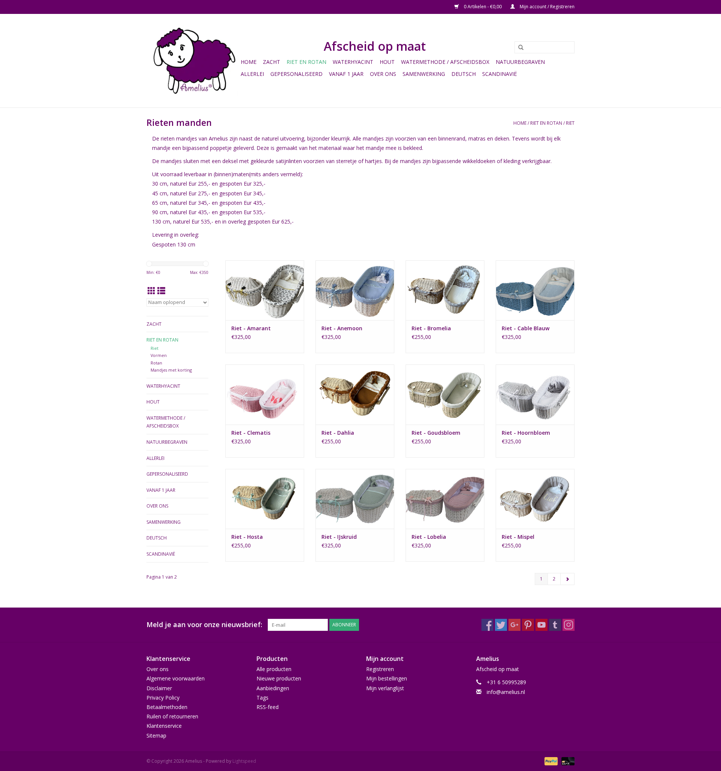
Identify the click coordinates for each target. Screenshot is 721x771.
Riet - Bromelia (431, 328)
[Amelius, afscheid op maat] (192, 60)
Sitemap (156, 735)
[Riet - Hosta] (264, 499)
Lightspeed (244, 761)
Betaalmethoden (166, 707)
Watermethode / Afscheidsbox (445, 61)
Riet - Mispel (518, 536)
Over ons (383, 73)
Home (248, 61)
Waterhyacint (353, 61)
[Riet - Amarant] (264, 290)
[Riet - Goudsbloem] (445, 394)
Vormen (159, 355)
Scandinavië (499, 73)
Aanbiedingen (272, 688)
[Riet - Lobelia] (445, 499)
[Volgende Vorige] (567, 579)
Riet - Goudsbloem (436, 432)
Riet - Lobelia (429, 536)
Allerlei (252, 73)
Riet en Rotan (306, 61)
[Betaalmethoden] (550, 760)
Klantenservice (164, 725)
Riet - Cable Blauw (525, 328)
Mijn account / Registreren (547, 6)
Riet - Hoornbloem (526, 432)
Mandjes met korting (171, 370)
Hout (387, 61)
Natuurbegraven (520, 61)
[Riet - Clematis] (264, 394)
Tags (262, 697)
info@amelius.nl (506, 691)
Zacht (271, 61)
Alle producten (273, 669)
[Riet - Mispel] (535, 499)
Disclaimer (159, 688)
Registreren (380, 669)
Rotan (156, 363)
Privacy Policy (162, 697)
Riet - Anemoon (341, 328)
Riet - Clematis (250, 432)
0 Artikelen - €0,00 (483, 6)
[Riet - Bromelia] (445, 290)
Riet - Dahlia (337, 432)
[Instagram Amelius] (569, 625)
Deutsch (463, 73)
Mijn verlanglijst (385, 688)
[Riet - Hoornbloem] (535, 394)
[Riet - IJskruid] (354, 499)
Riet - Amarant (251, 328)
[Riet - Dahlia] (354, 394)
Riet (570, 123)
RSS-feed (267, 707)
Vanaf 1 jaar (346, 73)
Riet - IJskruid (339, 536)
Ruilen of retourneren (172, 716)
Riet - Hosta (247, 536)
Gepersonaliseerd (296, 73)
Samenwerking (424, 73)
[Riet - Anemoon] (354, 290)
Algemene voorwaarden (175, 678)
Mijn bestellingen (386, 678)
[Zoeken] (518, 47)
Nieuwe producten (278, 678)
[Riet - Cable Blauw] (535, 290)
